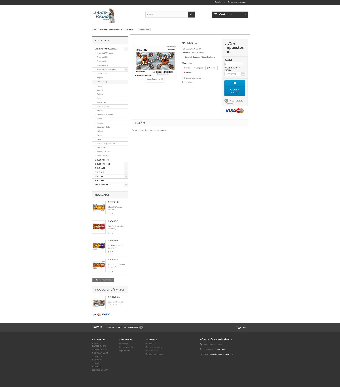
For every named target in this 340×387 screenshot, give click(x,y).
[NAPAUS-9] (99, 227)
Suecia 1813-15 (103, 156)
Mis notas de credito (153, 347)
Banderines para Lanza (106, 143)
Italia (99, 98)
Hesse (99, 119)
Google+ (212, 68)
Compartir (199, 68)
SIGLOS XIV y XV (102, 160)
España (100, 78)
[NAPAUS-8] (99, 246)
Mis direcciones (151, 351)
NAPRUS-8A (114, 297)
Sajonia (100, 94)
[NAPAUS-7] (99, 265)
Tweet (187, 68)
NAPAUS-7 (113, 260)
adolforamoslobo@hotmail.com (221, 354)
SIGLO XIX (99, 172)
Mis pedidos (150, 344)
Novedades (102, 194)
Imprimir (189, 82)
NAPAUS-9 (113, 221)
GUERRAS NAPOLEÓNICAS (106, 49)
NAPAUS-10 (113, 202)
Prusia (99, 86)
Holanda (100, 131)
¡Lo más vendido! (126, 347)
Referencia (186, 49)
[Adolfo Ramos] (116, 15)
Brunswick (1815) (103, 127)
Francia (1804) (102, 57)
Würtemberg (101, 102)
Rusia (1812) (102, 82)
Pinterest (189, 73)
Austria (100, 111)
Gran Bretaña (102, 74)
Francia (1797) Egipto (105, 53)
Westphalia (101, 148)
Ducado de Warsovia (105, 115)
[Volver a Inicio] (95, 29)
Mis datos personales (154, 354)
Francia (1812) (102, 61)
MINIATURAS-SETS (103, 185)
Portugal (100, 123)
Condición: (186, 53)
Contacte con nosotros (237, 2)
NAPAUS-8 (113, 240)
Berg (99, 139)
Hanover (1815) (103, 106)
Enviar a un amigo (193, 78)
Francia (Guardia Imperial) (107, 69)
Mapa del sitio (124, 351)
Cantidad (228, 60)
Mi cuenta (151, 339)
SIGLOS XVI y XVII (102, 164)
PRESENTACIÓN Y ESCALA (232, 69)
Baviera (100, 90)
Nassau (100, 135)
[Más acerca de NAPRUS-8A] (99, 302)
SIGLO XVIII (100, 168)
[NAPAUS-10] (99, 207)
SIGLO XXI (99, 180)
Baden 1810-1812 (103, 152)
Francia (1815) (102, 65)
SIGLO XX (99, 176)
